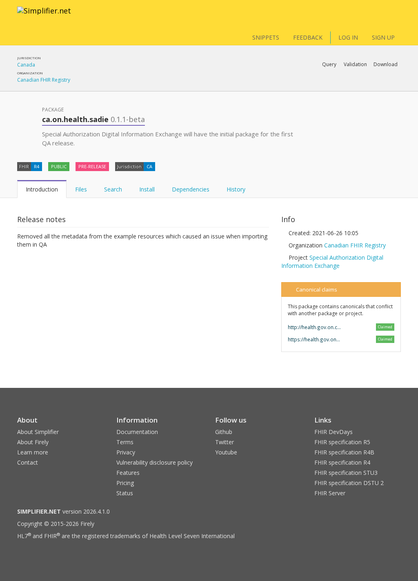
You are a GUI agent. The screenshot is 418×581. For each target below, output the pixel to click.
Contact (27, 462)
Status (124, 493)
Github (223, 432)
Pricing (125, 483)
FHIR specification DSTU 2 (349, 483)
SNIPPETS (265, 37)
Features (128, 472)
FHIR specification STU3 (346, 472)
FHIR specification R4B (344, 452)
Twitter (224, 442)
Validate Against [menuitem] (309, 85)
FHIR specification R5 (342, 442)
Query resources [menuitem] (279, 85)
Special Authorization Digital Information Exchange (332, 261)
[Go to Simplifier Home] (44, 16)
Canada (26, 64)
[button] (329, 64)
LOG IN (348, 37)
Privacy (125, 452)
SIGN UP (383, 37)
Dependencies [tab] (190, 189)
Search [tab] (113, 189)
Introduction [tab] (42, 189)
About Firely (33, 442)
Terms (124, 442)
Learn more (32, 452)
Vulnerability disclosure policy (154, 462)
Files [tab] (81, 189)
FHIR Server (329, 493)
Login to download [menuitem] (337, 85)
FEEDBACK (307, 37)
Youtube (226, 452)
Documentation (137, 432)
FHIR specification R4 (342, 462)
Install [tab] (147, 189)
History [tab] (236, 189)
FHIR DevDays (333, 432)
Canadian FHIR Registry (43, 79)
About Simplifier (38, 432)
